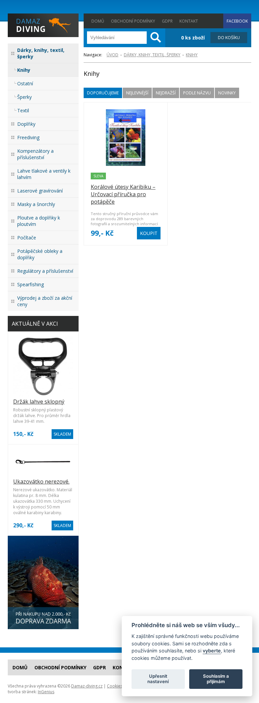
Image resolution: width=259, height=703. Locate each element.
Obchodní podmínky (133, 21)
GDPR (167, 21)
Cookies (114, 686)
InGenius (46, 692)
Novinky (227, 93)
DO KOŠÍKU (229, 37)
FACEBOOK (237, 21)
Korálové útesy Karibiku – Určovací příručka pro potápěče (123, 194)
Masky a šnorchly (36, 204)
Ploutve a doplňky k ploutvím (38, 220)
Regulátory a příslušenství (45, 271)
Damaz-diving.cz (87, 686)
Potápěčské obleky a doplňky (39, 254)
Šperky (24, 97)
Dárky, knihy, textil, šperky (40, 53)
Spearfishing (30, 284)
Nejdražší (166, 93)
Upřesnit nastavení (158, 678)
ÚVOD (112, 55)
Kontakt (188, 21)
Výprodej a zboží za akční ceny (44, 301)
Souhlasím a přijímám (216, 678)
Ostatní (25, 83)
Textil (23, 110)
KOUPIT (148, 233)
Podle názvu (197, 93)
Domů (97, 21)
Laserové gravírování (40, 190)
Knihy (23, 70)
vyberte (212, 650)
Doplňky (26, 124)
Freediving (28, 137)
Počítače (26, 237)
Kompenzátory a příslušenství (35, 154)
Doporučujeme (103, 93)
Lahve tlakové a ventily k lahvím (43, 174)
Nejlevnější (137, 93)
